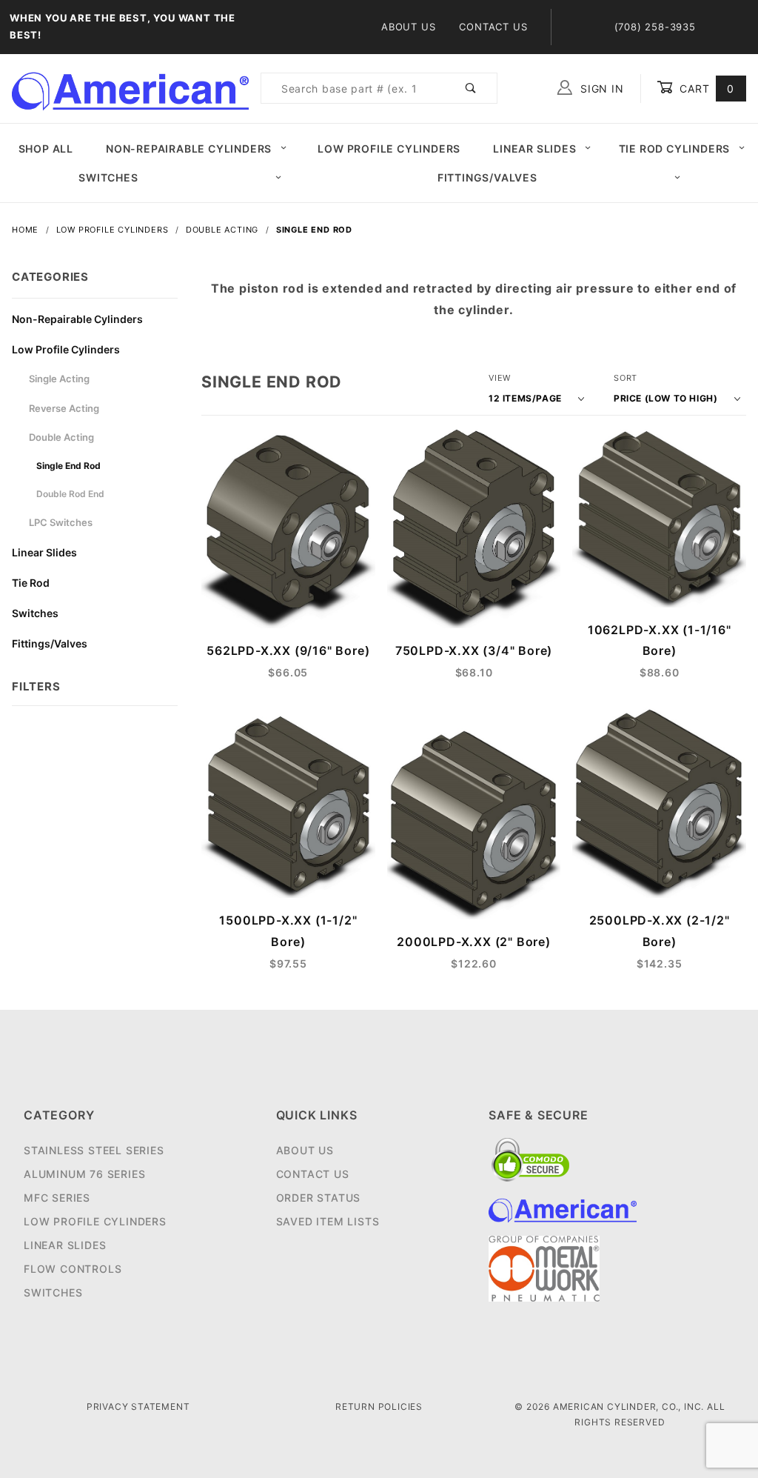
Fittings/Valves (487, 177)
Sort (625, 378)
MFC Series (57, 1197)
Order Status (318, 1197)
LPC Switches (61, 522)
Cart (705, 88)
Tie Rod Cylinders (675, 148)
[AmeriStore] (130, 87)
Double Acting (61, 437)
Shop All (46, 148)
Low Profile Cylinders (389, 148)
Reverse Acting (64, 408)
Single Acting (59, 379)
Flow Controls (72, 1268)
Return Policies (379, 1406)
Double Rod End (70, 493)
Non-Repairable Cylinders (189, 148)
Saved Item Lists (328, 1221)
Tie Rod (31, 582)
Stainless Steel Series (94, 1150)
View (500, 378)
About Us (408, 27)
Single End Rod (68, 465)
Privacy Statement (138, 1406)
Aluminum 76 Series (84, 1174)
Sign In (600, 88)
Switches (108, 177)
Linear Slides (534, 148)
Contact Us (493, 27)
